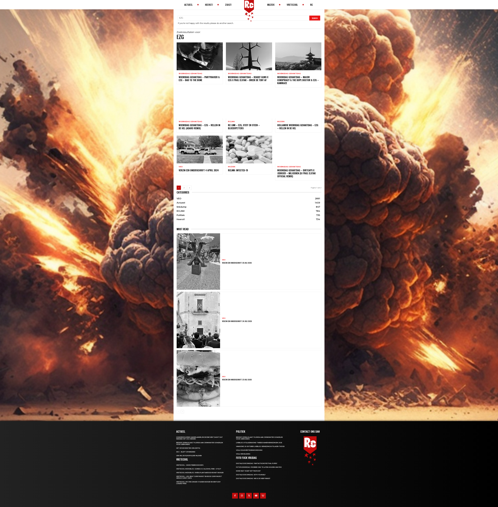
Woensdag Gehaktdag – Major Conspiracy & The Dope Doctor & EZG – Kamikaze (298, 80)
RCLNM (231, 121)
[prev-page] (178, 411)
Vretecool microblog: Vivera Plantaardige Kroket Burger (200, 473)
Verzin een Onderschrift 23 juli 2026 (237, 379)
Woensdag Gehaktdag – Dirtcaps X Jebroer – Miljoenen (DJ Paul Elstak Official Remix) (296, 173)
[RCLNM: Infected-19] (249, 149)
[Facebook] (235, 496)
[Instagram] (242, 496)
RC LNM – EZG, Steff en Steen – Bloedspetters (244, 126)
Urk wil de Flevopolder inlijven (189, 456)
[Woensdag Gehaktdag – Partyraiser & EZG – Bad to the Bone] (200, 56)
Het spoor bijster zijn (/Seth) (188, 448)
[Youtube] (256, 496)
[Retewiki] (263, 496)
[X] (249, 496)
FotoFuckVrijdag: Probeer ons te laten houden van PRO (259, 467)
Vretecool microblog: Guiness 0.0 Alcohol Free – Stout (198, 469)
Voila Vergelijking (243, 454)
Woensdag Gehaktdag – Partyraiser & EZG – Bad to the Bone (199, 78)
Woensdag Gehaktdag (190, 73)
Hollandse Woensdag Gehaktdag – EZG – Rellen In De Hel (297, 126)
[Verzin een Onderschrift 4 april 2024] (200, 149)
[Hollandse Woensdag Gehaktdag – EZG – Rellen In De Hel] (298, 104)
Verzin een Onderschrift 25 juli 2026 (237, 262)
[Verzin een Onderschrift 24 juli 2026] (198, 320)
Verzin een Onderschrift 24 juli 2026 (237, 321)
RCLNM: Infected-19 (238, 170)
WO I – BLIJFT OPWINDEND (185, 452)
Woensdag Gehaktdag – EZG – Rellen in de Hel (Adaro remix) (199, 126)
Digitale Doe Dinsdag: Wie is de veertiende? (253, 478)
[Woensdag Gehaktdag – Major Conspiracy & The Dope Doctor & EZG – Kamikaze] (298, 56)
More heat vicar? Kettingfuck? (248, 471)
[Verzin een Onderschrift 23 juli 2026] (198, 378)
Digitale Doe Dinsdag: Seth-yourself (250, 475)
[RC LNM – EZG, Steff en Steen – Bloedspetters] (249, 104)
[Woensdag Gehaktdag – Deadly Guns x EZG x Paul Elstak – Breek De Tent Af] (249, 56)
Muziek (281, 121)
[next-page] (189, 188)
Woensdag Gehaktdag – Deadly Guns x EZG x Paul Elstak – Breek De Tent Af (248, 78)
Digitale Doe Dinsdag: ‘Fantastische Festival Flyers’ (256, 463)
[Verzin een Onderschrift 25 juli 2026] (198, 261)
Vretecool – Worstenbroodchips (189, 465)
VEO (181, 167)
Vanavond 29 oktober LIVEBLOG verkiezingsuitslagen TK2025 (260, 446)
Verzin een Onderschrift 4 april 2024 (199, 170)
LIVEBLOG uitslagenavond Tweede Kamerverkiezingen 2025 (259, 443)
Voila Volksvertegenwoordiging (249, 450)
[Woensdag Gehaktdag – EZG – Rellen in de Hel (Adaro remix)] (200, 104)
